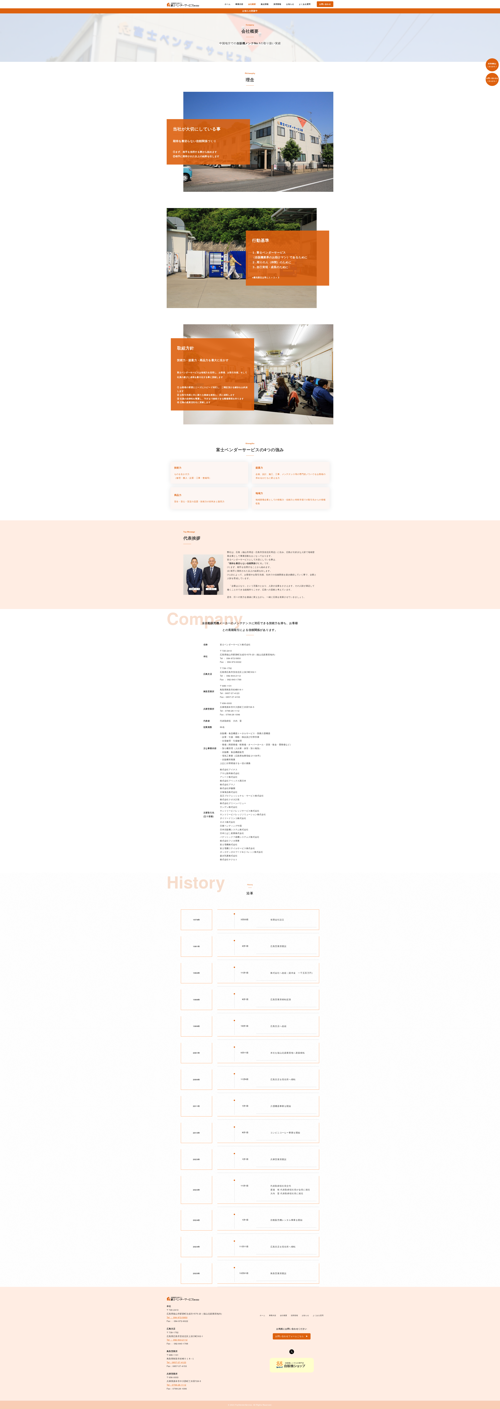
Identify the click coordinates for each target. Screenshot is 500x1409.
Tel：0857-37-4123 (176, 1362)
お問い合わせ (325, 4)
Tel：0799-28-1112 (176, 1384)
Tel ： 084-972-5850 (177, 1317)
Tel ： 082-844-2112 (177, 1339)
